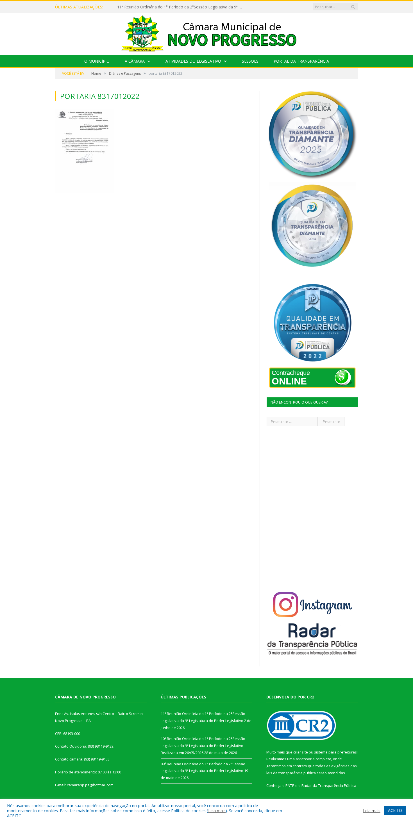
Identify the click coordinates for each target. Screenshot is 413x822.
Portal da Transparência (301, 61)
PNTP (289, 785)
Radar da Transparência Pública (328, 785)
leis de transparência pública (291, 772)
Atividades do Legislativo (193, 61)
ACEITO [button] (395, 810)
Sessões (250, 61)
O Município (97, 61)
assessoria (305, 758)
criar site (300, 752)
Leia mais (217, 810)
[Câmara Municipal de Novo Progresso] (206, 33)
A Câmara (135, 61)
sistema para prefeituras (335, 752)
